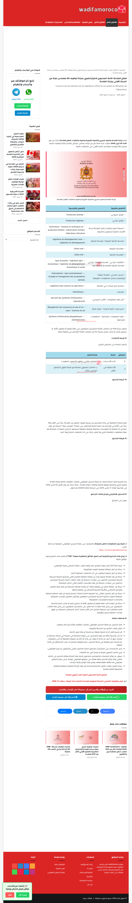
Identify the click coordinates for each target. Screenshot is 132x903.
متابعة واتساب (22, 105)
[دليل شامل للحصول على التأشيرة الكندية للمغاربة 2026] (33, 155)
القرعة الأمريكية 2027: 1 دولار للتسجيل (15, 193)
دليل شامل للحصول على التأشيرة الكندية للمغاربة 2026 (15, 154)
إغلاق (10, 895)
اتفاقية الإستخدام (86, 872)
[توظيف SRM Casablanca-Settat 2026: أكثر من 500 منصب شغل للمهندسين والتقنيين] (114, 737)
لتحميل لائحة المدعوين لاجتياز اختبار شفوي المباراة (86, 675)
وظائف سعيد (87, 898)
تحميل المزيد (22, 220)
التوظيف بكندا (59, 864)
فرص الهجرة (60, 868)
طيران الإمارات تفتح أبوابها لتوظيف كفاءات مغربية (16, 181)
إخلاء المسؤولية (87, 864)
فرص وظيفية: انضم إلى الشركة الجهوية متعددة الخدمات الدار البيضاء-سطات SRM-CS (87, 681)
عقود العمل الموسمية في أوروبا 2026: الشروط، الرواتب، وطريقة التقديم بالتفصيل (15, 139)
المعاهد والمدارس (72, 22)
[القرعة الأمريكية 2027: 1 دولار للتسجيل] (33, 195)
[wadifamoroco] (102, 9)
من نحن (90, 884)
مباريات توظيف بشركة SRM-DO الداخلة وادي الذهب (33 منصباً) (58, 749)
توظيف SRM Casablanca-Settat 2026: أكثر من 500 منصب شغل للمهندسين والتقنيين (116, 750)
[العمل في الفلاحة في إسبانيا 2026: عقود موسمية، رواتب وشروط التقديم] (33, 167)
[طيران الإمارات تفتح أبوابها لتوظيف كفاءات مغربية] (33, 183)
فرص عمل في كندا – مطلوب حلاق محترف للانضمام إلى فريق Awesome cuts (15, 207)
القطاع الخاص (99, 22)
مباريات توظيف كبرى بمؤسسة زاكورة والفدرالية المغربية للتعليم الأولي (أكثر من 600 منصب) (86, 750)
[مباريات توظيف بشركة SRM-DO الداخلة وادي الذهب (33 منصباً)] (58, 737)
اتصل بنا (90, 868)
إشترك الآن (23, 895)
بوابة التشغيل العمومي (56, 872)
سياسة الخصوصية (86, 880)
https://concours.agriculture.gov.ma (113, 550)
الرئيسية (122, 22)
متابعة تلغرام (22, 113)
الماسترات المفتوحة (54, 22)
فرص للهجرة (87, 22)
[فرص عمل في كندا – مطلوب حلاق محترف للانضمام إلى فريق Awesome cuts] (33, 206)
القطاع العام (112, 22)
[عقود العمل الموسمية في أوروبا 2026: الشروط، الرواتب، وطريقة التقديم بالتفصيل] (33, 137)
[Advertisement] (66, 47)
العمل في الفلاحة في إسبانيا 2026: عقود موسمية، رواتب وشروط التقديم (15, 168)
